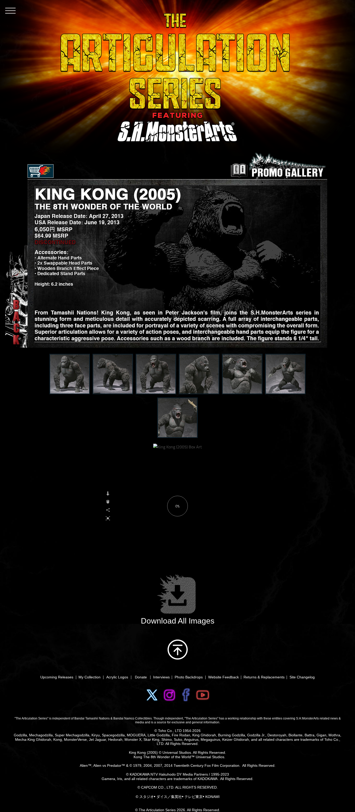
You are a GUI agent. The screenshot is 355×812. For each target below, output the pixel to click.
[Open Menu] (10, 10)
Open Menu (41, 171)
